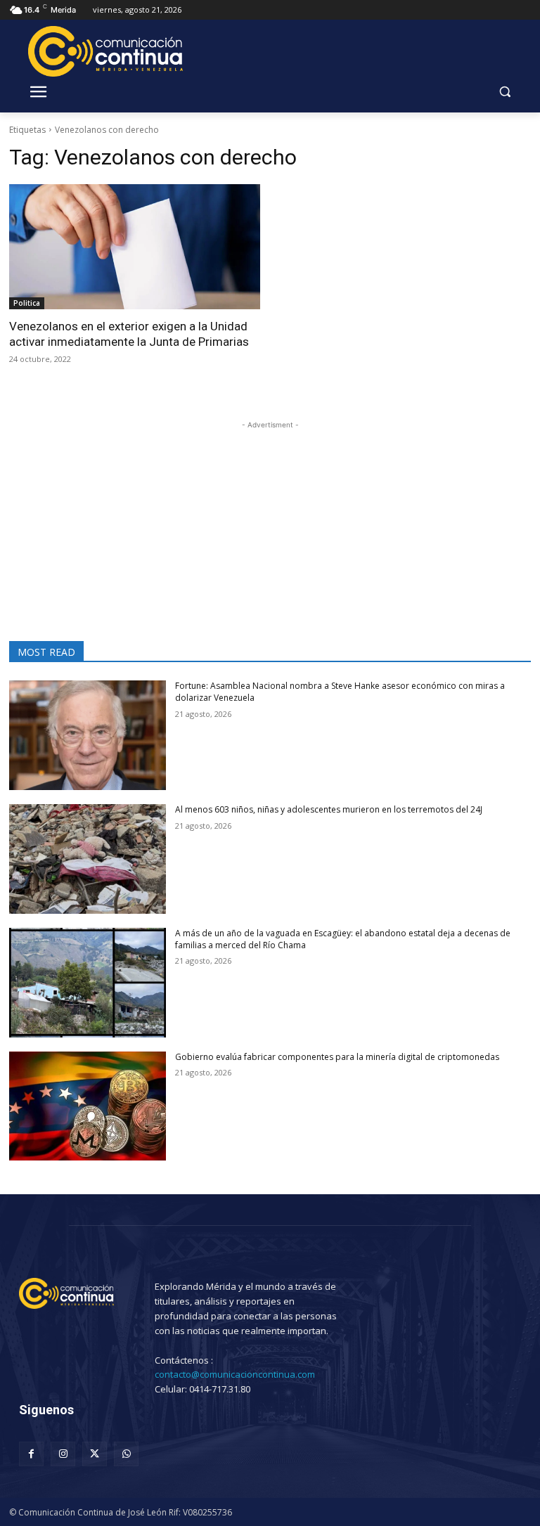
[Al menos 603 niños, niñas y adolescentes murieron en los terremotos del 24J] (87, 859)
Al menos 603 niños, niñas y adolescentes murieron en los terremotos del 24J (328, 809)
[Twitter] (94, 1454)
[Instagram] (63, 1454)
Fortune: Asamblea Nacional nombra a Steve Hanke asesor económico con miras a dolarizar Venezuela (340, 692)
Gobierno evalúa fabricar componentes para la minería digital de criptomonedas (337, 1057)
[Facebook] (31, 1454)
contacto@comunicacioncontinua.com (235, 1374)
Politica (26, 303)
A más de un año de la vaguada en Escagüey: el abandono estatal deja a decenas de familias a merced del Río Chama (342, 939)
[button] (504, 91)
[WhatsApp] (126, 1454)
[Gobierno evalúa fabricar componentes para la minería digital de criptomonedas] (87, 1106)
